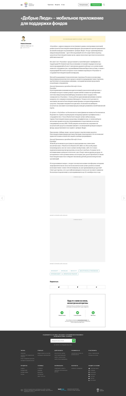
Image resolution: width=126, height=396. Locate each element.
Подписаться (96, 4)
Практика (50, 4)
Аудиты (23, 368)
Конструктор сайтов (60, 353)
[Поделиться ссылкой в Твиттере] (59, 287)
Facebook (92, 370)
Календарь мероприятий (44, 355)
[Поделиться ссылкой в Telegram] (96, 287)
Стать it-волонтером (93, 353)
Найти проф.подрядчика (61, 359)
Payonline (53, 88)
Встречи (57, 4)
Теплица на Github (93, 355)
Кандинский (24, 370)
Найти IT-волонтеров (60, 357)
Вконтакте (93, 374)
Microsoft (55, 270)
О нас (63, 4)
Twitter (92, 378)
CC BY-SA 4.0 (32, 391)
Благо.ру (74, 270)
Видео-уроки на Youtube (44, 353)
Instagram (93, 372)
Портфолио (40, 374)
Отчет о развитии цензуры (27, 358)
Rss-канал (93, 380)
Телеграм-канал (94, 368)
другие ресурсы (94, 152)
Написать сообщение (76, 368)
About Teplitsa (41, 376)
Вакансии (40, 372)
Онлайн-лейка (24, 372)
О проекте (40, 368)
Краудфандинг (56, 274)
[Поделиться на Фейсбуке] (78, 287)
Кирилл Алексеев (26, 43)
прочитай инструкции (82, 320)
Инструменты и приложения (89, 270)
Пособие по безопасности (27, 360)
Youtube (92, 376)
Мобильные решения (70, 274)
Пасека (22, 374)
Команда (40, 370)
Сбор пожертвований (60, 355)
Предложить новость (60, 368)
